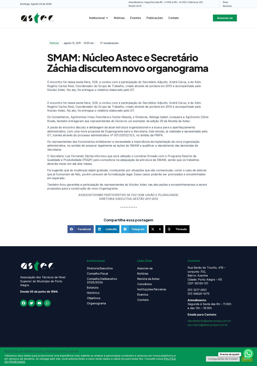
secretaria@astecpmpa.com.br (208, 325)
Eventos (142, 294)
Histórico (93, 293)
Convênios (144, 284)
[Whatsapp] (47, 303)
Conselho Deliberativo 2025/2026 (102, 280)
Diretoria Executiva (100, 268)
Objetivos (93, 298)
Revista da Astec (148, 279)
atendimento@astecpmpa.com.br (209, 321)
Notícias (54, 43)
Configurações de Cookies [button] (223, 358)
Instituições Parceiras (151, 289)
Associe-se (145, 268)
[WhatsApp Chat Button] (248, 353)
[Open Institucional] (107, 18)
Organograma (96, 303)
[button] (80, 229)
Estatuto (93, 287)
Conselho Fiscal (97, 273)
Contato (143, 300)
